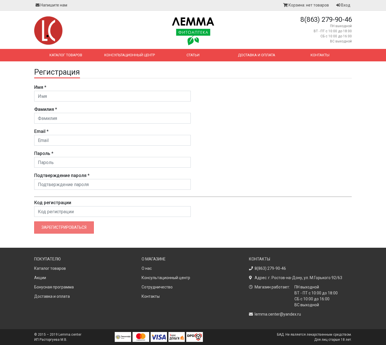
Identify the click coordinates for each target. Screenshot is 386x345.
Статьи (193, 55)
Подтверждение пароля (62, 175)
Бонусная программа (54, 287)
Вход (345, 5)
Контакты (320, 55)
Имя (40, 87)
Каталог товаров (65, 55)
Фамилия (45, 109)
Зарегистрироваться (64, 227)
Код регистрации (52, 202)
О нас (147, 268)
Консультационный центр (129, 55)
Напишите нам (53, 5)
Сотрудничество (157, 287)
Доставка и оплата (256, 55)
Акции (40, 277)
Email (41, 131)
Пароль (43, 153)
